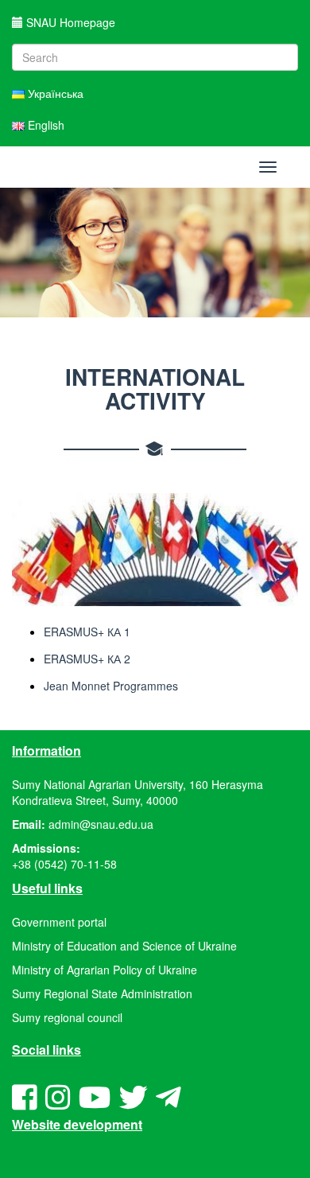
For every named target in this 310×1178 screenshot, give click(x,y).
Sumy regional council (67, 1017)
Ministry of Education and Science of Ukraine (124, 946)
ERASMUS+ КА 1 (87, 632)
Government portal (59, 922)
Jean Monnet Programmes (111, 686)
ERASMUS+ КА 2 (87, 659)
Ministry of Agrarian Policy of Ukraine (104, 970)
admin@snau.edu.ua (100, 824)
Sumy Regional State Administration (102, 993)
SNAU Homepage (69, 22)
